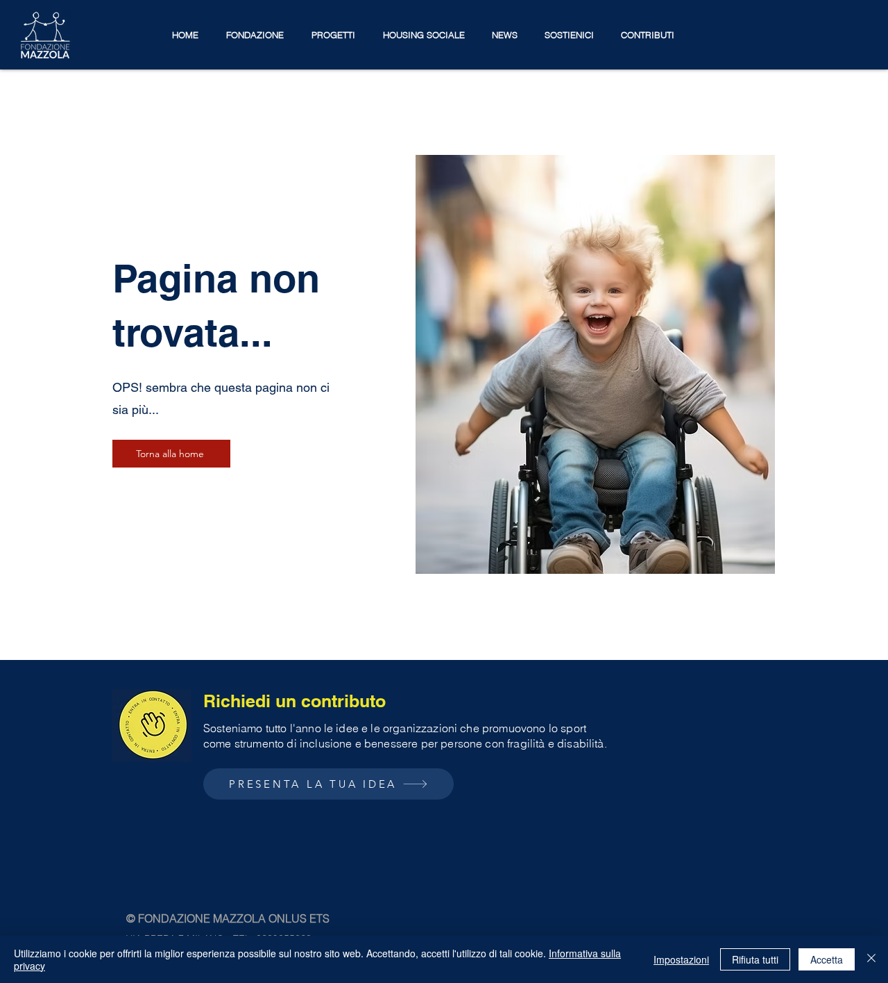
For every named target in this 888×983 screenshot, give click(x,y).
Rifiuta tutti (755, 959)
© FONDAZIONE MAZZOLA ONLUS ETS (228, 918)
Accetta (826, 959)
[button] (255, 35)
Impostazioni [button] (681, 959)
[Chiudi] (871, 959)
